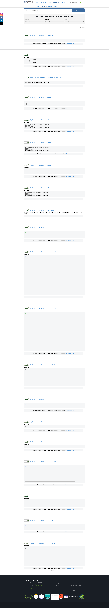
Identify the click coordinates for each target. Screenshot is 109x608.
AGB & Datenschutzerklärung (75, 585)
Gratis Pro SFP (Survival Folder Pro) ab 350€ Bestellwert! (36, 105)
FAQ (71, 587)
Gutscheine (50, 6)
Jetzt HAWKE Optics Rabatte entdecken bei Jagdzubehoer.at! (37, 40)
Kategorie (47, 19)
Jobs (71, 583)
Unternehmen (73, 582)
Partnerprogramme (56, 2)
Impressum (72, 590)
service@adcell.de (31, 588)
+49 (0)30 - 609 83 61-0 (38, 583)
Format (66, 19)
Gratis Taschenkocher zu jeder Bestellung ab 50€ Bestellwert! (37, 172)
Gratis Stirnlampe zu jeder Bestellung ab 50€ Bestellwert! (36, 195)
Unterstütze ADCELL (59, 588)
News (56, 582)
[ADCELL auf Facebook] (1, 17)
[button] (78, 10)
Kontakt (68, 2)
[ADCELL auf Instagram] (1, 14)
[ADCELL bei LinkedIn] (1, 20)
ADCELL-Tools (63, 2)
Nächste (83, 27)
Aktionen (55, 6)
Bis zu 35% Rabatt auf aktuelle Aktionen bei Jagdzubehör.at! (37, 82)
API (56, 587)
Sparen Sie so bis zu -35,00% (30, 62)
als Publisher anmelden (69, 43)
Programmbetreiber (44, 2)
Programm (27, 19)
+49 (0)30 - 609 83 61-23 (38, 585)
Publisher (37, 2)
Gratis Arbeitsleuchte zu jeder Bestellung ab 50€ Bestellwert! (37, 150)
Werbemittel (44, 6)
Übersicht (38, 6)
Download (57, 585)
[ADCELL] (55, 597)
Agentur (50, 2)
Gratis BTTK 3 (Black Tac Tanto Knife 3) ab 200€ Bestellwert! (37, 127)
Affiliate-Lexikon (58, 583)
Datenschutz (72, 588)
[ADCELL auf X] (1, 23)
